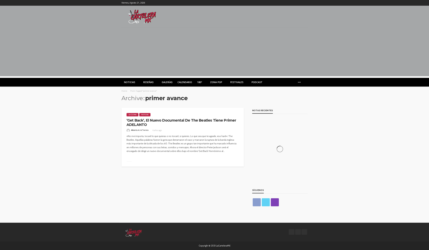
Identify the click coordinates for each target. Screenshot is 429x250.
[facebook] (296, 3)
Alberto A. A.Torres (139, 130)
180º (199, 82)
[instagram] (305, 3)
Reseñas (148, 82)
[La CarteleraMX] (142, 16)
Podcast (257, 82)
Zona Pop (216, 82)
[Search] (305, 82)
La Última (132, 115)
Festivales (236, 82)
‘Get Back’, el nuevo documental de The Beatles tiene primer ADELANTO (181, 122)
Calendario (184, 82)
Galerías (167, 82)
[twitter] (301, 3)
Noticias (129, 82)
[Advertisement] (214, 52)
